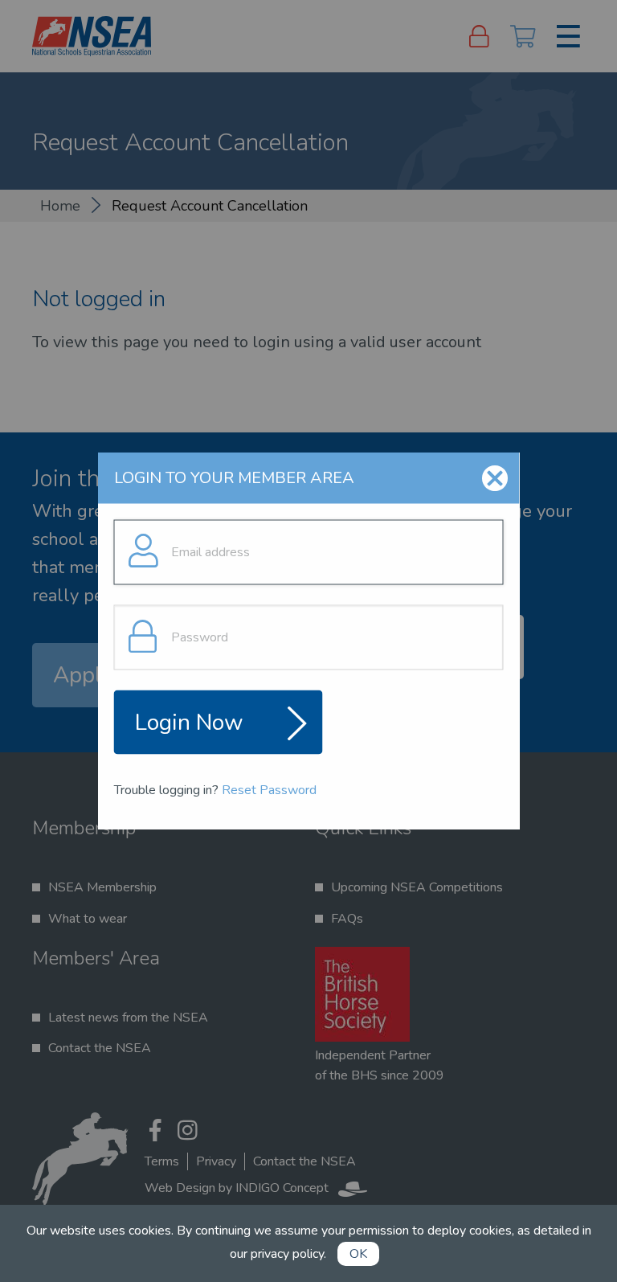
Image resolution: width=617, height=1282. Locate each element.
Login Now (189, 722)
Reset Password (269, 789)
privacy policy (287, 1254)
